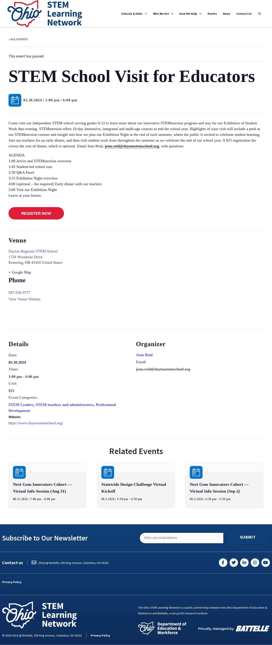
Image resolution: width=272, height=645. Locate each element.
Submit (247, 537)
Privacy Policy (11, 582)
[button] (260, 14)
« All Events (18, 39)
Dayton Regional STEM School (33, 251)
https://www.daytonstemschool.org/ (35, 423)
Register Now (36, 213)
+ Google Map (19, 272)
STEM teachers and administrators (65, 405)
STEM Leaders (21, 405)
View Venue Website (24, 299)
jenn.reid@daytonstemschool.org (132, 146)
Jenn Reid (144, 355)
